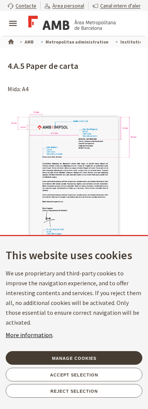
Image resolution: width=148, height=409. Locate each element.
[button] (22, 5)
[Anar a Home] (10, 41)
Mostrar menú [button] (13, 17)
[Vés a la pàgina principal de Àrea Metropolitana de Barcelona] (70, 24)
